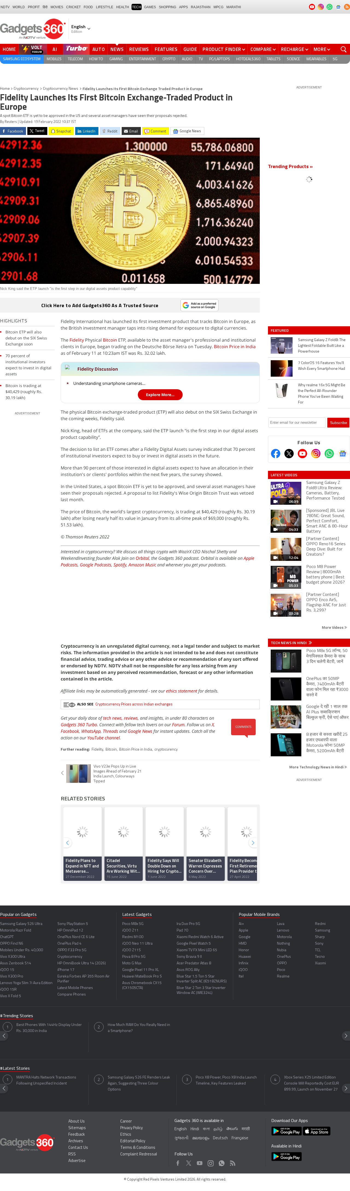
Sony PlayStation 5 (72, 924)
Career (126, 1122)
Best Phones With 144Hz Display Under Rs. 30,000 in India (49, 1028)
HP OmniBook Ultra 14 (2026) (81, 963)
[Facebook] (275, 453)
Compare (261, 49)
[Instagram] (315, 453)
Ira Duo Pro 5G (188, 924)
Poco (281, 970)
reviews (131, 718)
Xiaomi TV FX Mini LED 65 (197, 950)
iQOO (243, 970)
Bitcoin (110, 340)
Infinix (243, 963)
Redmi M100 (132, 937)
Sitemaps (77, 1128)
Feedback (76, 1135)
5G (335, 59)
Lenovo (283, 930)
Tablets (274, 59)
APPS (183, 7)
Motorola (284, 937)
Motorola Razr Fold (15, 930)
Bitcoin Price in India (235, 347)
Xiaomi (320, 963)
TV (201, 59)
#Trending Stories (16, 1016)
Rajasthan (201, 7)
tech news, (113, 718)
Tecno (320, 957)
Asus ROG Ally (188, 970)
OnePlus (284, 957)
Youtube (199, 1162)
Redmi (320, 924)
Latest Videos (284, 475)
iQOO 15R (8, 990)
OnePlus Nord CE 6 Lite (76, 937)
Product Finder (222, 49)
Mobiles (54, 59)
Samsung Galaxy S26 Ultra (21, 924)
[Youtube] (302, 453)
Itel (241, 976)
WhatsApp (91, 731)
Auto (98, 49)
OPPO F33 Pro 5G (71, 950)
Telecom (75, 59)
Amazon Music (142, 565)
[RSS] (347, 7)
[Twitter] (289, 453)
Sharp (320, 937)
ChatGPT (7, 937)
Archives (75, 1141)
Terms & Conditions (137, 1148)
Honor (244, 950)
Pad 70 (182, 930)
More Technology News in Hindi (316, 767)
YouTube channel (103, 738)
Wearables (316, 59)
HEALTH (122, 7)
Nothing (283, 944)
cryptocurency (166, 750)
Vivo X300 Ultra (12, 957)
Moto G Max (131, 963)
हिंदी (45, 7)
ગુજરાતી (181, 1138)
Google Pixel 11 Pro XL (140, 970)
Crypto (169, 59)
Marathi (233, 7)
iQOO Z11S (131, 950)
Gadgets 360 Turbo (79, 725)
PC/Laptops (219, 59)
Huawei (245, 957)
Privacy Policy (131, 1128)
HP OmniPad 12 (70, 930)
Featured (280, 330)
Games (150, 7)
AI (54, 49)
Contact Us (78, 1148)
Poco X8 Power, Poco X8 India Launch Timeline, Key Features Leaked (226, 1080)
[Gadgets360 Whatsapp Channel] (329, 453)
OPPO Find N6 (11, 944)
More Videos (333, 627)
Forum (178, 725)
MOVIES (57, 7)
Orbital (142, 558)
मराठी (246, 1129)
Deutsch (220, 1138)
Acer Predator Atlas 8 (194, 963)
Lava (280, 924)
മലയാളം (200, 1138)
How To (96, 59)
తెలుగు (232, 1129)
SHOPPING (167, 7)
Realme (283, 976)
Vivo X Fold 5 (10, 996)
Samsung (322, 930)
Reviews (139, 49)
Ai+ (241, 924)
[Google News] (342, 453)
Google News (140, 731)
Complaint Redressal (138, 1154)
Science (293, 59)
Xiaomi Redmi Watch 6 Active (200, 937)
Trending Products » (290, 167)
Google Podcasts (95, 565)
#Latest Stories (15, 1068)
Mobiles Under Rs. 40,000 (21, 950)
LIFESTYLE (104, 7)
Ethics (125, 1135)
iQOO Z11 (130, 930)
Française (240, 1138)
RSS (72, 1154)
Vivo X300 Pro (11, 976)
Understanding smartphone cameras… (109, 383)
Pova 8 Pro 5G (133, 957)
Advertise (77, 1161)
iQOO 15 (7, 970)
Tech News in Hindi (289, 642)
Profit (34, 7)
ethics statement (181, 691)
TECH (136, 7)
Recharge (292, 49)
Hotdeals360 (248, 59)
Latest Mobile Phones (75, 988)
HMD (243, 944)
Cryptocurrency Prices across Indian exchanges (134, 704)
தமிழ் (218, 1129)
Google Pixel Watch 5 (194, 944)
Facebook (70, 731)
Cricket (73, 7)
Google (244, 937)
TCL (317, 950)
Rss (232, 1162)
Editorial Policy (132, 1141)
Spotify (119, 565)
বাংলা (206, 1129)
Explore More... (160, 394)
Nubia (281, 950)
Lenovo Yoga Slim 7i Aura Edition (26, 983)
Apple (243, 930)
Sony (319, 944)
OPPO (282, 963)
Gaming (116, 59)
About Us (76, 1122)
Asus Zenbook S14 (15, 963)
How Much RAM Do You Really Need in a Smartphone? (139, 1028)
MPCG (218, 7)
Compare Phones (71, 995)
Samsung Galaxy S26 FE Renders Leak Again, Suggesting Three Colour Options (139, 1083)
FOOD (88, 7)
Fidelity (76, 340)
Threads (110, 731)
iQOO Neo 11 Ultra (137, 944)
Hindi (195, 1129)
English (180, 1129)
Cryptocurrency (26, 89)
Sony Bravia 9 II (189, 957)
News (117, 49)
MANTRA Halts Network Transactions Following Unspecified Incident (46, 1080)
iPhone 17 (65, 970)
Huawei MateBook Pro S (142, 976)
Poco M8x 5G (133, 924)
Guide (190, 49)
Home (9, 49)
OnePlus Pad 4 (69, 944)
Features (166, 49)
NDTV (5, 7)
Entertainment (142, 59)
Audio (187, 59)
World (19, 7)
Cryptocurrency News (60, 89)
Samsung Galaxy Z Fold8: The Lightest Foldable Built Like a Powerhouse (322, 346)
